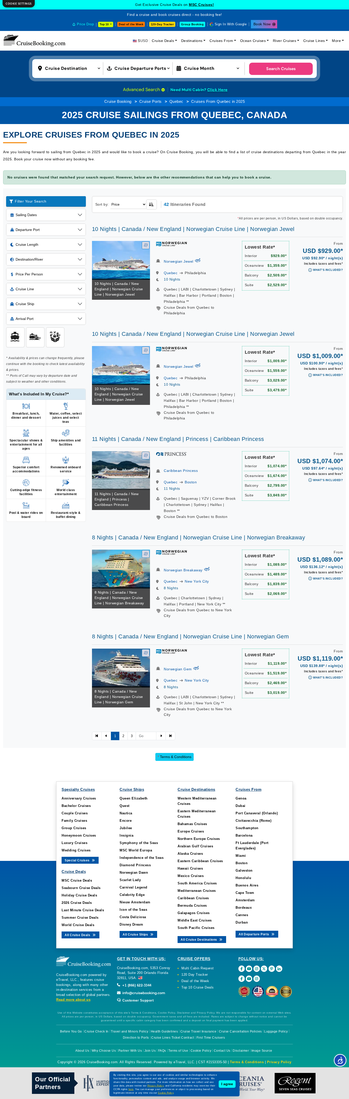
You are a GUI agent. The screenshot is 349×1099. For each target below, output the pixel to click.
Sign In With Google (231, 24)
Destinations (192, 41)
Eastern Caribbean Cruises (200, 861)
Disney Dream (131, 924)
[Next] (161, 736)
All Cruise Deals (78, 935)
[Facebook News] (241, 978)
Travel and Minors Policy (129, 1031)
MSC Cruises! (201, 5)
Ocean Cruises (253, 41)
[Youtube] (249, 968)
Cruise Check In (96, 1031)
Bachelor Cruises (76, 806)
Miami (241, 856)
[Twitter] (264, 968)
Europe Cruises (191, 831)
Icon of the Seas (133, 910)
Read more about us (73, 1000)
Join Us (150, 1050)
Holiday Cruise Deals (79, 895)
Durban (242, 922)
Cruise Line (25, 289)
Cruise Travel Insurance (198, 1031)
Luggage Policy (276, 1031)
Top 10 (104, 24)
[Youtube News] (249, 978)
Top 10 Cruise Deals (197, 987)
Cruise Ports (150, 101)
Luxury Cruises (74, 843)
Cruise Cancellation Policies (240, 1031)
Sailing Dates (26, 215)
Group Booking (192, 24)
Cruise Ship (25, 304)
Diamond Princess (135, 865)
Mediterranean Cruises (197, 891)
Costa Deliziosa (133, 917)
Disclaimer (241, 1050)
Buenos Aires (247, 885)
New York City (197, 581)
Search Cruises (281, 68)
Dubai (241, 806)
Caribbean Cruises (193, 898)
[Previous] (97, 736)
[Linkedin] (279, 968)
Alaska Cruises (190, 854)
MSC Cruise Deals (77, 880)
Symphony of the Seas (139, 843)
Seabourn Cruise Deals (81, 888)
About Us (82, 1050)
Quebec (176, 101)
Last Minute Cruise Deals (83, 910)
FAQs (162, 1050)
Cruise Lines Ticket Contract (172, 1037)
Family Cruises (74, 821)
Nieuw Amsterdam (135, 902)
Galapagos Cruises (194, 913)
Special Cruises (77, 860)
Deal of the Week (131, 24)
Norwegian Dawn (134, 872)
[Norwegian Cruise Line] (171, 243)
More (336, 41)
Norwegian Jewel (178, 261)
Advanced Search (142, 89)
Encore (126, 821)
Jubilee (126, 828)
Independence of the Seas (142, 858)
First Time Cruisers (210, 1037)
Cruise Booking (118, 101)
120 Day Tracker (194, 974)
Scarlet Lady (130, 880)
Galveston (244, 870)
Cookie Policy (201, 1050)
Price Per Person (29, 274)
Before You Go (71, 1031)
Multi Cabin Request (197, 968)
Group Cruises (74, 828)
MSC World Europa (136, 850)
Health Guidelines (164, 1031)
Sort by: (102, 204)
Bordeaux (244, 907)
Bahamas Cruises (192, 824)
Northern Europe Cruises (199, 839)
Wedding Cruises (76, 850)
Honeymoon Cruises (79, 835)
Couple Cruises (75, 813)
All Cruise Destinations (199, 939)
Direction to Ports (136, 1037)
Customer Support (137, 1000)
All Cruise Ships (136, 934)
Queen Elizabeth (134, 798)
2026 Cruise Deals (77, 903)
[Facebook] (241, 968)
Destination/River (29, 259)
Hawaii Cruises (190, 868)
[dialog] (19, 3)
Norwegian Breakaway (183, 570)
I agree (227, 1084)
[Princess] (171, 454)
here (131, 1089)
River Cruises (284, 41)
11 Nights (172, 488)
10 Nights (172, 279)
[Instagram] (256, 968)
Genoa (241, 798)
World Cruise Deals (78, 925)
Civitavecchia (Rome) (253, 821)
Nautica (126, 813)
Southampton (247, 828)
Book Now (262, 24)
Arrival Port (24, 319)
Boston (191, 482)
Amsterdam (245, 900)
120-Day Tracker (162, 24)
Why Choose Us (104, 1050)
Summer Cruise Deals (80, 917)
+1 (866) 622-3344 (136, 985)
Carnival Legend (133, 887)
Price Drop (85, 24)
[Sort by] (151, 204)
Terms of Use (178, 1050)
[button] (70, 68)
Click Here (217, 89)
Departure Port (28, 230)
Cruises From (221, 41)
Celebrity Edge (132, 895)
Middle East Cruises (195, 920)
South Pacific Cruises (196, 928)
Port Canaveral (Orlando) (257, 813)
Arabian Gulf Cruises (195, 846)
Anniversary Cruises (79, 798)
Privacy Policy (279, 1062)
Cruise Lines (314, 41)
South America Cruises (197, 883)
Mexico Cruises (191, 876)
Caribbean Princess (181, 471)
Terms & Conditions (174, 757)
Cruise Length (27, 244)
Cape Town (245, 893)
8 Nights (171, 588)
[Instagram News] (256, 978)
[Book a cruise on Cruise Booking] (34, 40)
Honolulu (243, 878)
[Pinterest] (272, 968)
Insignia (126, 835)
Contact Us (222, 1050)
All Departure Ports (254, 934)
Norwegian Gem (178, 669)
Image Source (261, 1050)
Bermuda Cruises (192, 905)
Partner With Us (130, 1050)
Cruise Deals (163, 41)
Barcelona (244, 835)
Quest (125, 806)
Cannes (242, 915)
